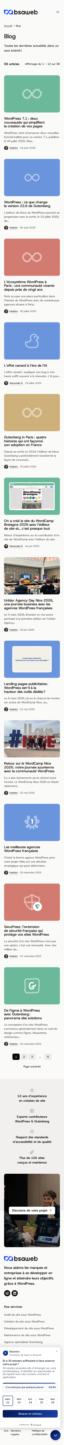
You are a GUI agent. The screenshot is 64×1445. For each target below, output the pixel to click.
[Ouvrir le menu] (58, 12)
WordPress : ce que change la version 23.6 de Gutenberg (27, 204)
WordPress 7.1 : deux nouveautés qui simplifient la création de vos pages (24, 122)
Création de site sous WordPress (24, 1321)
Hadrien (14, 147)
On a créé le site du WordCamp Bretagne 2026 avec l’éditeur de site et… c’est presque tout (29, 525)
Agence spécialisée (16, 1342)
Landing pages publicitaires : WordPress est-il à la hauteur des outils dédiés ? (26, 688)
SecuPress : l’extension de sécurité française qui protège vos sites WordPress (26, 930)
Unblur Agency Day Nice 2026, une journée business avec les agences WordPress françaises (28, 604)
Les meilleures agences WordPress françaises (22, 849)
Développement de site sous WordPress (29, 1328)
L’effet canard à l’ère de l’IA (25, 366)
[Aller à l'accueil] (21, 12)
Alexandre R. (16, 383)
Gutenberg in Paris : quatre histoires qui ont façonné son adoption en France (25, 441)
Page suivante (32, 1066)
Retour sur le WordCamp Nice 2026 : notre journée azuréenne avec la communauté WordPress (29, 767)
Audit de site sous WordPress (22, 1314)
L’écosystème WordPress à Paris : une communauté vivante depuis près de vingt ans (29, 286)
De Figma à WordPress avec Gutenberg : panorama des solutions (23, 1014)
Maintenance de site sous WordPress (27, 1335)
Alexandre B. (16, 546)
